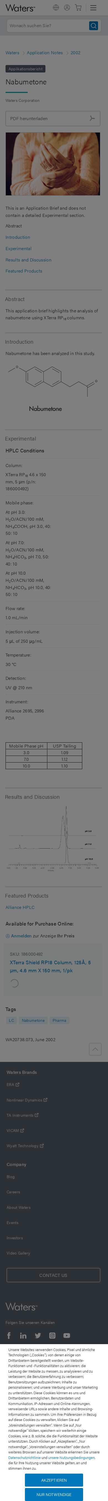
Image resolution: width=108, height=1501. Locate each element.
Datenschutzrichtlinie (24, 1457)
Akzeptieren (54, 1480)
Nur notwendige (54, 1494)
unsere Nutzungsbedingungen (71, 1457)
